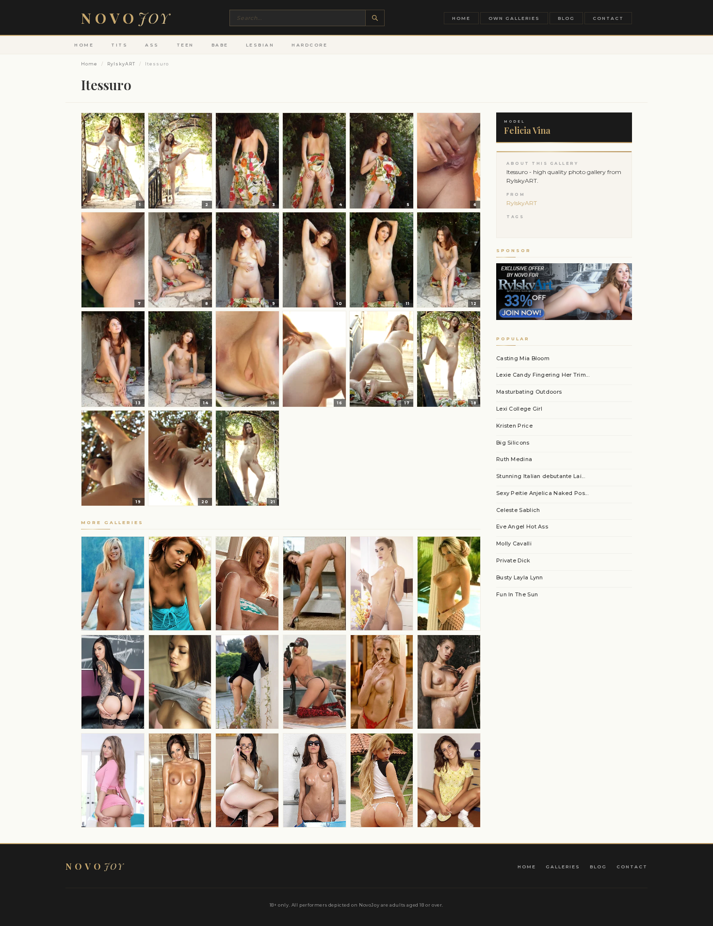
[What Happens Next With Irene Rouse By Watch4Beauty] (247, 682)
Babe (219, 45)
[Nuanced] (449, 682)
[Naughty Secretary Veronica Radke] (247, 780)
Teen (185, 45)
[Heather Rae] (314, 682)
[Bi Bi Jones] (112, 583)
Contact (608, 18)
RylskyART (121, 63)
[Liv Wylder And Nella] (449, 780)
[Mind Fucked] (112, 780)
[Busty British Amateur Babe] (180, 780)
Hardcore (309, 45)
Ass (152, 45)
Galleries (563, 866)
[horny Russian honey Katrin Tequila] (382, 583)
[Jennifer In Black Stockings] (314, 780)
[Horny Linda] (382, 682)
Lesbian (260, 45)
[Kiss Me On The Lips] (180, 682)
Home (461, 18)
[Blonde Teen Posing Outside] (382, 780)
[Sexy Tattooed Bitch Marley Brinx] (112, 682)
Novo (125, 18)
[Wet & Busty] (449, 583)
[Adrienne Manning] (314, 583)
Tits (119, 45)
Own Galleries (514, 18)
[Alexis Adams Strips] (247, 583)
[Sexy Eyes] (180, 583)
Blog (566, 18)
